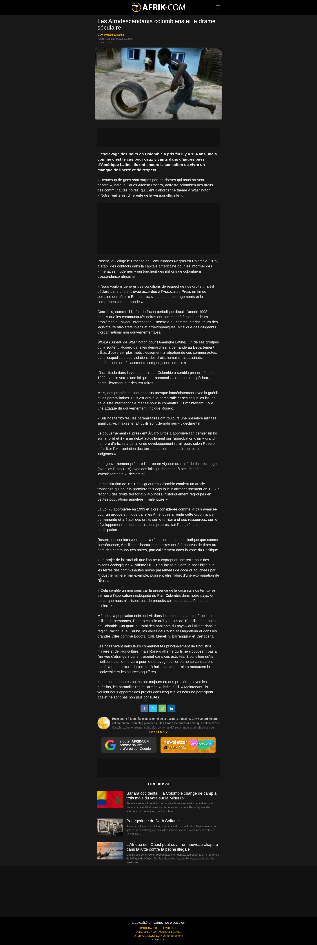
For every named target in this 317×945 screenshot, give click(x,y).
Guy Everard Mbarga (110, 34)
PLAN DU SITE (169, 928)
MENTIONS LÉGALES (170, 932)
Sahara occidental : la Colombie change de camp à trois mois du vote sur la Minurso (171, 795)
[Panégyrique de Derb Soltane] (110, 827)
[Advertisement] (158, 137)
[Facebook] (144, 708)
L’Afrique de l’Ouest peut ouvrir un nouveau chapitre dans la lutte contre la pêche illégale (172, 847)
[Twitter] (153, 708)
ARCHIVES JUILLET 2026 (147, 936)
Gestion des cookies (173, 936)
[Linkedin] (171, 708)
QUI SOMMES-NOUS (146, 932)
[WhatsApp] (162, 708)
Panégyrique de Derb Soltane (152, 821)
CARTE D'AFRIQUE (150, 928)
